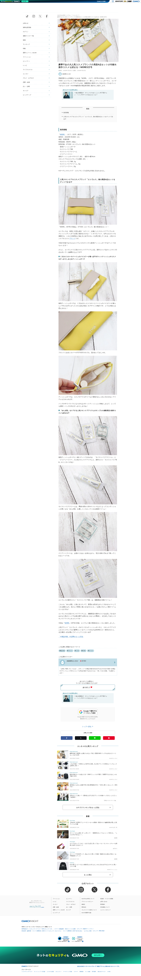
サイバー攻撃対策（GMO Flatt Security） (73, 930)
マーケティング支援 (67, 971)
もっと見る (88, 875)
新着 (24, 40)
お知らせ (25, 23)
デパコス (91, 650)
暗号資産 (94, 971)
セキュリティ (58, 971)
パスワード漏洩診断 (59, 928)
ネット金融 (87, 971)
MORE (62, 134)
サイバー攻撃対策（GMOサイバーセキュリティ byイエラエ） (47, 930)
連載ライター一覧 (28, 36)
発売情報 (66, 112)
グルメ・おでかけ (28, 78)
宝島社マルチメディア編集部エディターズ (114, 800)
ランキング (26, 44)
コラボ (77, 650)
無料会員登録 (27, 27)
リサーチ (76, 971)
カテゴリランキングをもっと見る (87, 807)
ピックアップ (27, 95)
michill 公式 (112, 827)
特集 (24, 48)
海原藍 (115, 838)
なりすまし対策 (87, 930)
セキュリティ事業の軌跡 (98, 930)
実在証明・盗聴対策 (26, 930)
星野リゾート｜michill (29, 52)
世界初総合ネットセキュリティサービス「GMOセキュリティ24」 (37, 928)
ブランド (72, 238)
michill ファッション (112, 869)
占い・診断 (26, 86)
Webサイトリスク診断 (70, 928)
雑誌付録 (62, 650)
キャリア (25, 90)
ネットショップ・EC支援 (39, 971)
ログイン (25, 31)
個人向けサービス (101, 971)
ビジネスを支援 (50, 971)
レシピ (25, 65)
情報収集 (81, 971)
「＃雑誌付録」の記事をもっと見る (71, 637)
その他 (108, 971)
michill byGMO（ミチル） (64, 15)
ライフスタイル (27, 69)
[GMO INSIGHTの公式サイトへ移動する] (30, 921)
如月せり (115, 848)
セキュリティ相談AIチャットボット (85, 928)
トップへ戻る (87, 726)
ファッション (27, 57)
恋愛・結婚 (26, 82)
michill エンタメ (66, 74)
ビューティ (26, 61)
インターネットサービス (27, 971)
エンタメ (25, 74)
